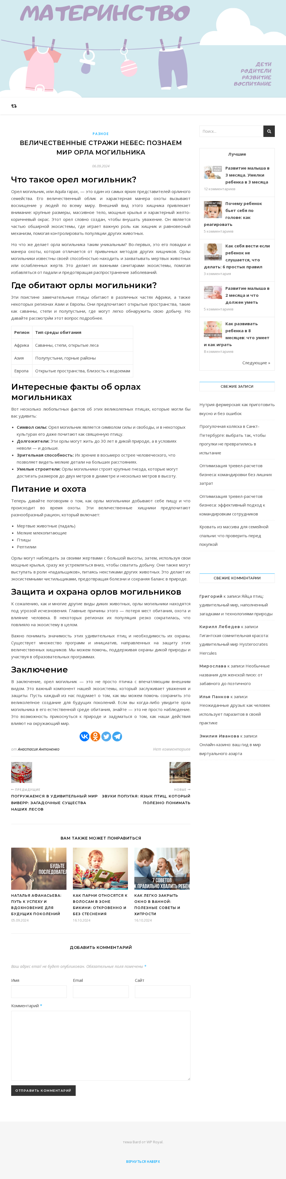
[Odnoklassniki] (95, 736)
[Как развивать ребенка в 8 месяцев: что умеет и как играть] (213, 330)
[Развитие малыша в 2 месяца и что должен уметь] (213, 292)
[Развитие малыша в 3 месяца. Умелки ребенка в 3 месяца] (213, 172)
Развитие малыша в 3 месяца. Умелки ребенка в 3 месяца (247, 175)
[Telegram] (117, 736)
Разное (101, 133)
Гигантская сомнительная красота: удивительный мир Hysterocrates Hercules (234, 644)
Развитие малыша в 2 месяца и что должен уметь (247, 295)
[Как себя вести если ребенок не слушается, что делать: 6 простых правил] (213, 252)
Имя (15, 980)
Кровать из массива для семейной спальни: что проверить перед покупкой (233, 535)
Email (78, 980)
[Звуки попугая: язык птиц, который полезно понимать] (180, 772)
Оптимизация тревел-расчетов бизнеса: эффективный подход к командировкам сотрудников (232, 505)
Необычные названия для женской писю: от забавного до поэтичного (234, 674)
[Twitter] (106, 736)
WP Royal (155, 1141)
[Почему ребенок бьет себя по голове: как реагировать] (213, 210)
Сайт (139, 980)
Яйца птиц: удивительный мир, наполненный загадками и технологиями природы (236, 604)
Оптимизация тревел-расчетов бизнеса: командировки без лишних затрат (235, 474)
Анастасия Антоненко (38, 749)
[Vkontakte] (84, 736)
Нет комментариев (171, 749)
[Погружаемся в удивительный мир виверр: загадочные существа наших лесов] (21, 772)
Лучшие (237, 154)
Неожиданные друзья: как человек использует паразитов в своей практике (234, 713)
